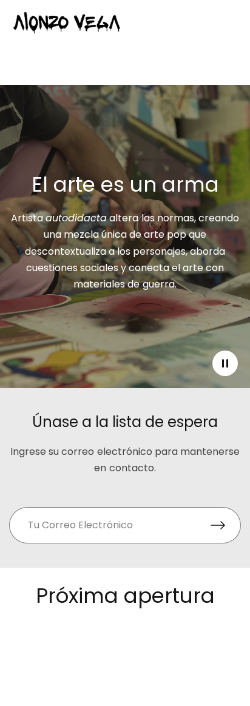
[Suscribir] (226, 525)
